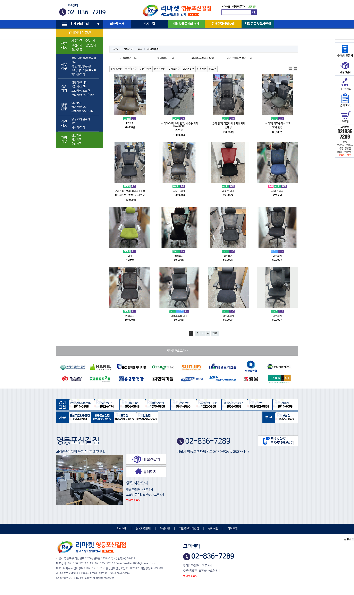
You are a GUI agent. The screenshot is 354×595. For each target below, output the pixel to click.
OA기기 (90, 40)
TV (73, 123)
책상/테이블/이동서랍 (83, 58)
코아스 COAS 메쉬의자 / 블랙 (130, 191)
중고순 (212, 69)
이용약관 (165, 528)
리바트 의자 (228, 191)
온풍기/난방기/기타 (82, 111)
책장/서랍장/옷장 (81, 66)
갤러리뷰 (295, 68)
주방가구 (76, 143)
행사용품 (76, 50)
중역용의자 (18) (165, 58)
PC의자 (130, 123)
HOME (225, 6)
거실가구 (76, 139)
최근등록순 (188, 69)
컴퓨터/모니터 (79, 82)
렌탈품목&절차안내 (258, 24)
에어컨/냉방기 (79, 107)
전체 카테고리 (80, 24)
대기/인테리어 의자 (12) (239, 58)
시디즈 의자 (179, 191)
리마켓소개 (117, 24)
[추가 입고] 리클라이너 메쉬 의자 (228, 123)
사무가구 (76, 40)
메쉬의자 (179, 256)
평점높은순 (159, 69)
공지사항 (213, 528)
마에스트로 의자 (179, 316)
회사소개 (121, 528)
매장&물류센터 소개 (186, 24)
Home (115, 49)
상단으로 (349, 539)
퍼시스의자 (228, 316)
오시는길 (149, 24)
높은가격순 (145, 69)
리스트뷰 (290, 68)
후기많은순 (174, 69)
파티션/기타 (78, 74)
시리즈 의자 (277, 191)
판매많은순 (116, 69)
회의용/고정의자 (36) (203, 58)
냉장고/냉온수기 (80, 119)
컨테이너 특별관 (80, 33)
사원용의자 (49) (128, 58)
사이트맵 (232, 528)
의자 (73, 62)
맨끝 (214, 333)
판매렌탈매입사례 (223, 24)
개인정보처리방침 (189, 528)
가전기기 (76, 45)
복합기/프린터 (79, 86)
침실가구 (76, 135)
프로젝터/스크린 (80, 90)
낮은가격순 (131, 69)
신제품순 (201, 69)
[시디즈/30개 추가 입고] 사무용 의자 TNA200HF (179, 125)
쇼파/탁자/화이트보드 (83, 70)
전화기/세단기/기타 (82, 94)
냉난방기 (90, 45)
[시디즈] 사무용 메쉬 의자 (277, 123)
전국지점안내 (143, 528)
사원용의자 (153, 49)
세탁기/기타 (78, 127)
